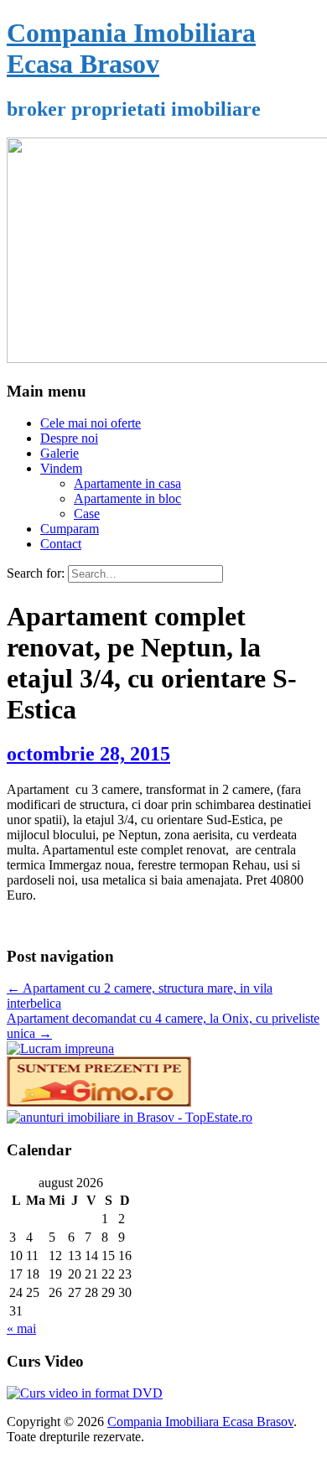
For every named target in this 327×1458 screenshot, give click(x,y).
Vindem (61, 468)
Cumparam (69, 528)
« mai (21, 1328)
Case (87, 513)
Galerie (59, 453)
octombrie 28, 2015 (88, 754)
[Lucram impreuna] (60, 1048)
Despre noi (69, 438)
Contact (60, 544)
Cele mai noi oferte (90, 423)
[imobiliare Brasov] (129, 1117)
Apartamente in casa (127, 483)
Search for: (36, 573)
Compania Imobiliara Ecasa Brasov (131, 48)
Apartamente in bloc (127, 498)
